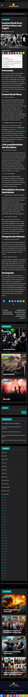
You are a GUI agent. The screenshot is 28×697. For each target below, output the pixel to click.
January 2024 (5, 483)
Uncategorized (6, 19)
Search (5, 408)
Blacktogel (4, 500)
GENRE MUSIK (7, 597)
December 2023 (6, 487)
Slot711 (3, 527)
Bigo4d (3, 516)
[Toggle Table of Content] (19, 56)
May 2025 (4, 452)
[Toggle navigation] (2, 5)
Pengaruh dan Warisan (9, 64)
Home (4, 13)
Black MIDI (6, 399)
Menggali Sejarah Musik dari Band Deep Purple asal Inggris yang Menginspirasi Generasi (20, 314)
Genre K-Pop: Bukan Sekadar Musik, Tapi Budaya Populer (13, 673)
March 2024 (5, 477)
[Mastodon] (16, 53)
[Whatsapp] (21, 53)
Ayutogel (4, 505)
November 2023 (6, 490)
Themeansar (14, 692)
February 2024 (5, 480)
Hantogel (4, 508)
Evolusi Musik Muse (8, 59)
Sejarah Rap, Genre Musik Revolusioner (11, 431)
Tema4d (4, 502)
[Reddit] (8, 53)
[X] (6, 53)
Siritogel (4, 513)
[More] (23, 53)
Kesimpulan (6, 66)
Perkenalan (6, 58)
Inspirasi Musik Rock (9, 31)
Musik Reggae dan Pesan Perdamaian (11, 423)
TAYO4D (4, 497)
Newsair (21, 690)
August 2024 (5, 459)
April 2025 (4, 456)
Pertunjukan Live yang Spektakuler (12, 63)
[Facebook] (3, 53)
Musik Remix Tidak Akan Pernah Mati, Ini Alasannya (12, 631)
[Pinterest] (13, 53)
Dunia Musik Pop (8, 374)
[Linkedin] (11, 53)
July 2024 (4, 463)
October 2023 (5, 494)
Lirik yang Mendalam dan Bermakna (12, 61)
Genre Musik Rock (9, 349)
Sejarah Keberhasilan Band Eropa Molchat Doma (8, 312)
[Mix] (18, 53)
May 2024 (4, 470)
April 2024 (4, 473)
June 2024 (4, 466)
